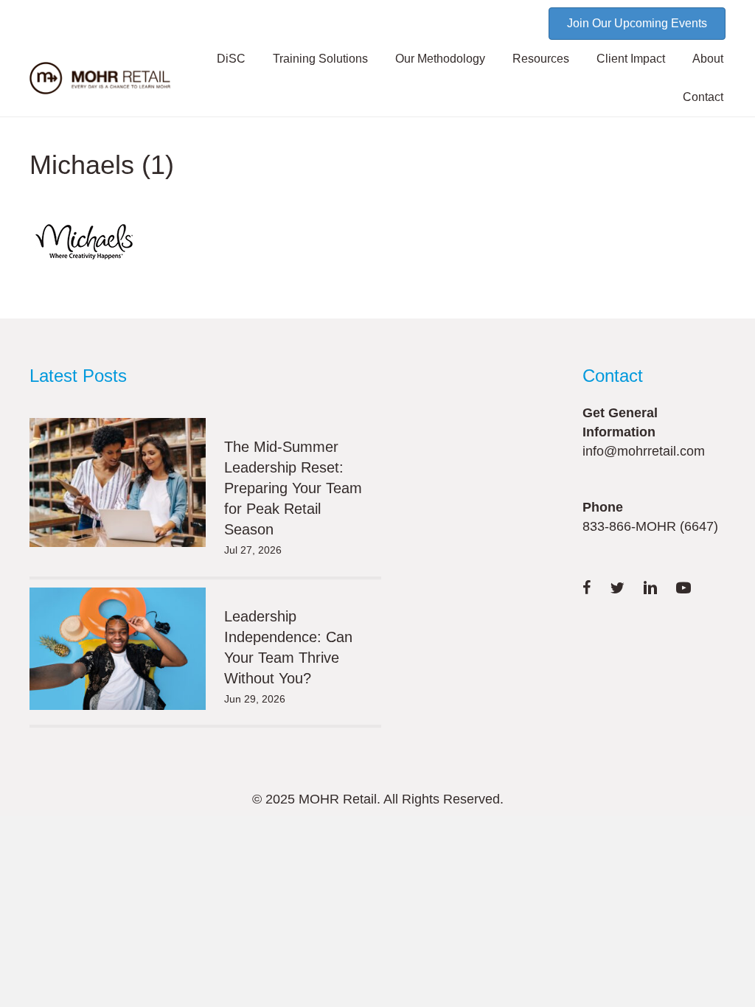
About (707, 58)
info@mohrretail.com (643, 451)
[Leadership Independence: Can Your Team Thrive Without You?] (117, 649)
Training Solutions (320, 58)
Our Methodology (440, 58)
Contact (703, 97)
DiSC (231, 58)
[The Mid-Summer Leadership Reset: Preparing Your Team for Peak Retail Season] (117, 482)
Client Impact (630, 58)
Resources (540, 58)
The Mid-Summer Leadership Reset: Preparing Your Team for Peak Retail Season (293, 488)
